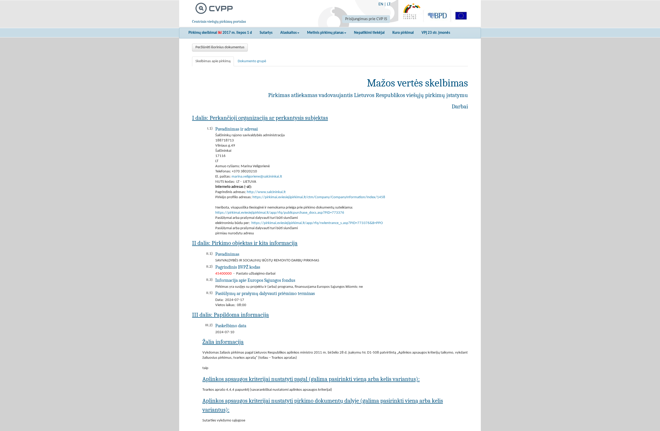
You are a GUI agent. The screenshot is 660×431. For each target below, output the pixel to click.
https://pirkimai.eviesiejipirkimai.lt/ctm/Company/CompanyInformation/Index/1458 (318, 197)
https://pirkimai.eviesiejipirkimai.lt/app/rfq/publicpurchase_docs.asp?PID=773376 (279, 213)
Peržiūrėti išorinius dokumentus (219, 47)
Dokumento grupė (252, 61)
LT (389, 4)
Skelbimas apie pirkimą (212, 61)
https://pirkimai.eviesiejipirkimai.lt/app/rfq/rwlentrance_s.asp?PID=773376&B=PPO (317, 223)
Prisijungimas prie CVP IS (366, 19)
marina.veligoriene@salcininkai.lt (257, 177)
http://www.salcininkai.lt (266, 192)
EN (380, 4)
